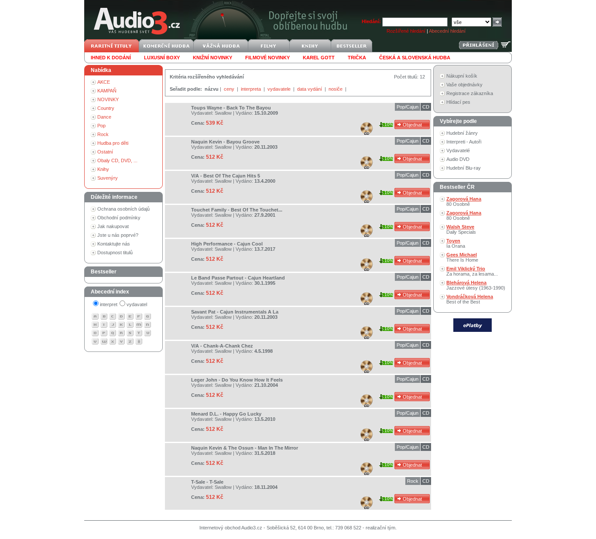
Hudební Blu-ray (463, 168)
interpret (108, 304)
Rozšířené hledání (406, 31)
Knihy (103, 169)
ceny (230, 89)
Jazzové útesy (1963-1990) (475, 285)
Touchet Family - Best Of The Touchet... (236, 209)
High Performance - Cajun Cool (227, 243)
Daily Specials (461, 229)
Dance (104, 116)
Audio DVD (457, 159)
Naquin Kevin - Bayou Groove (225, 141)
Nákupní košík (461, 75)
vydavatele (279, 89)
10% (389, 124)
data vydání (310, 89)
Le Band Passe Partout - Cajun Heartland (238, 277)
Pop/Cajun (407, 106)
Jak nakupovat (113, 226)
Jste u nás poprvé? (117, 235)
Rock (103, 134)
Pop (101, 125)
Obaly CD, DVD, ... (117, 160)
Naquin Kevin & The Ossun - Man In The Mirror (244, 447)
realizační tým (380, 527)
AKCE (103, 82)
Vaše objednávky (464, 84)
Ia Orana (455, 243)
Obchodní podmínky (118, 217)
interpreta (251, 89)
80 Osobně (463, 201)
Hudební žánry (462, 133)
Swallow (223, 113)
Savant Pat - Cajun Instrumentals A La (234, 311)
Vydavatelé (458, 150)
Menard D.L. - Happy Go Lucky (226, 413)
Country (105, 108)
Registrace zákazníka (469, 93)
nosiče (336, 89)
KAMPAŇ (106, 90)
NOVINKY (108, 99)
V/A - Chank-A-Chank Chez (222, 345)
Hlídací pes (458, 102)
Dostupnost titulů (115, 252)
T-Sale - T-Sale (207, 481)
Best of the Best (469, 299)
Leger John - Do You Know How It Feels (237, 379)
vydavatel (137, 304)
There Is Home (462, 257)
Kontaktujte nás (113, 243)
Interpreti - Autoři (463, 141)
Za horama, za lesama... (472, 271)
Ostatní (105, 151)
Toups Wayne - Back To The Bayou (231, 107)
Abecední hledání (447, 31)
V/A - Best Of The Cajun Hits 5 (225, 175)
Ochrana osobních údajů (123, 209)
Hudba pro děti (112, 143)
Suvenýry (107, 178)
